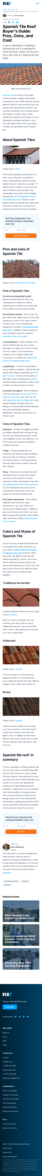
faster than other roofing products (21, 400)
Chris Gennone (19, 15)
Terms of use (7, 1152)
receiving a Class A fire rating (15, 336)
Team (5, 1045)
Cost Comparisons (9, 1103)
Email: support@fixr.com (11, 1078)
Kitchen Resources (10, 1107)
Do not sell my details (10, 1156)
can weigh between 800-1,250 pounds (19, 484)
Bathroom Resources (10, 1111)
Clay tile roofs (8, 95)
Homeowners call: (9, 1070)
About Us (6, 1033)
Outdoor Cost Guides (10, 1095)
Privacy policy (7, 1148)
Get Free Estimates (21, 236)
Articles (12, 9)
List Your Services (9, 1124)
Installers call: (7, 1062)
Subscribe (10, 1007)
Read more (7, 873)
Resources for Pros (10, 1128)
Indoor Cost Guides (10, 1091)
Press (5, 1037)
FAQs (4, 1041)
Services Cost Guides (11, 1099)
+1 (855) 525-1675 (9, 1066)
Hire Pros (21, 832)
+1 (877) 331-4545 (9, 1074)
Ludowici (34, 379)
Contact (5, 1058)
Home (5, 9)
